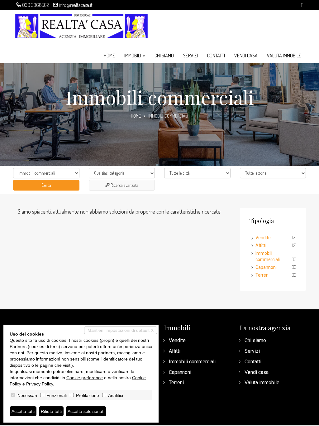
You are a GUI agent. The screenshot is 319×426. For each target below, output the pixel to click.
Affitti (260, 245)
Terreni (262, 275)
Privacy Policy (39, 383)
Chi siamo (164, 55)
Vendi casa (246, 55)
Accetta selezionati (86, 411)
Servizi (190, 55)
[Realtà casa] (81, 25)
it (301, 5)
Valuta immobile (284, 55)
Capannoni (266, 267)
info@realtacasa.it (76, 5)
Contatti (216, 55)
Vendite (263, 237)
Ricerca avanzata (124, 185)
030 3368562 (35, 5)
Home (109, 55)
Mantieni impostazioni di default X (121, 330)
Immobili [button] (133, 55)
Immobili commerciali (192, 362)
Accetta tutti (23, 411)
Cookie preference (84, 377)
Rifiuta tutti (51, 411)
